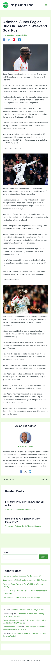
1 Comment (9, 526)
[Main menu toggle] (46, 5)
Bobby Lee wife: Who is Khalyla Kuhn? (28, 610)
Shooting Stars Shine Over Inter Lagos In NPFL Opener (25, 580)
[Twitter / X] (25, 471)
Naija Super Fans (22, 5)
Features (18, 526)
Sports (18, 509)
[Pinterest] (14, 39)
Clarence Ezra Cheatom (12, 620)
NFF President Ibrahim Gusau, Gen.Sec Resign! (21, 597)
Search (5, 553)
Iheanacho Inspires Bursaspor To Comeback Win (22, 576)
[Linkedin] (19, 39)
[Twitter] (9, 39)
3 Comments (9, 509)
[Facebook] (4, 39)
